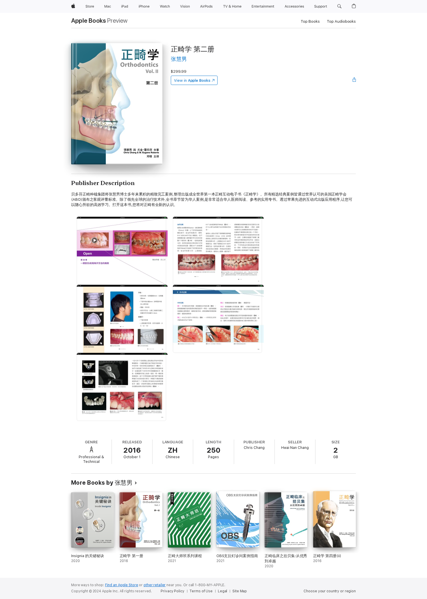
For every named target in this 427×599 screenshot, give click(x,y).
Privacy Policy (172, 591)
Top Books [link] (310, 21)
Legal (222, 591)
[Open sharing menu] (354, 80)
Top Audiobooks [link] (341, 21)
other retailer (154, 585)
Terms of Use (201, 591)
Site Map (239, 591)
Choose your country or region (330, 591)
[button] (339, 6)
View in (192, 80)
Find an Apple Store (121, 585)
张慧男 (179, 59)
